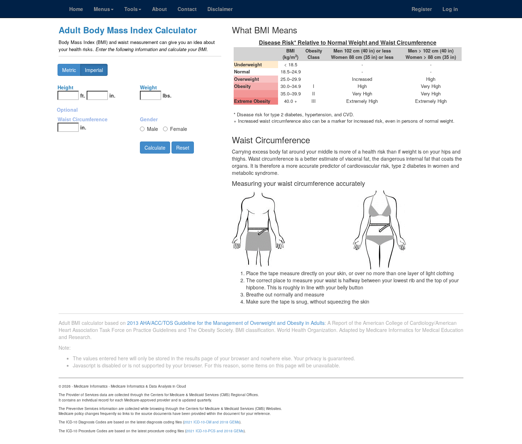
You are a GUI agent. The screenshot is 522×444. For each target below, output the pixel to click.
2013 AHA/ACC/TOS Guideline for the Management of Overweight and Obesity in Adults (226, 322)
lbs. (167, 95)
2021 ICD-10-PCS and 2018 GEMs (215, 430)
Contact (187, 8)
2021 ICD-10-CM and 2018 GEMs (211, 422)
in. (112, 95)
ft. (82, 95)
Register (422, 8)
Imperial (94, 69)
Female (178, 128)
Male (152, 128)
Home (76, 8)
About (159, 8)
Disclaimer (220, 8)
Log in (450, 8)
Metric (69, 69)
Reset (182, 147)
